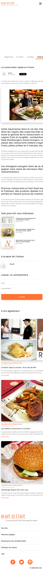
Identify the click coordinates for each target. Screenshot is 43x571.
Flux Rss (4, 528)
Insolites (30, 57)
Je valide (22, 297)
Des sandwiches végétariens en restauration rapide (25, 230)
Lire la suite (5, 375)
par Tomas (19, 221)
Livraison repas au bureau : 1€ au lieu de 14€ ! (19, 367)
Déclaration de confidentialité (13, 541)
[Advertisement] (21, 29)
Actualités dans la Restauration (11, 363)
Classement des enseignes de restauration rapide (26, 219)
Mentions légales (8, 534)
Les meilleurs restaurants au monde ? (16, 429)
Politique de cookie (9, 547)
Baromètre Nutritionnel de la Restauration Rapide (25, 241)
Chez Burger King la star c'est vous (14, 490)
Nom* (3, 283)
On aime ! (20, 57)
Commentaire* (6, 288)
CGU (3, 554)
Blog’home (9, 57)
